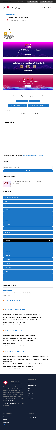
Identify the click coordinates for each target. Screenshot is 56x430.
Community (31, 396)
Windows (28, 278)
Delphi (28, 213)
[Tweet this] (6, 110)
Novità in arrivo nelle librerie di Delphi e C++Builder (27, 181)
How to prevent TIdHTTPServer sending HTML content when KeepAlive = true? (22, 314)
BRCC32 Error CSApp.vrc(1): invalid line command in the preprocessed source (22, 317)
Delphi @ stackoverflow (13, 330)
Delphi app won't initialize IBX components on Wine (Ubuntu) (18, 366)
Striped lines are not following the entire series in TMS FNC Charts (19, 340)
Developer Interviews (28, 216)
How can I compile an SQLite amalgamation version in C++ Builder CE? (20, 319)
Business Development (28, 197)
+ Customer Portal (32, 1)
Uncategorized (7, 290)
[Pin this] (9, 110)
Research (28, 259)
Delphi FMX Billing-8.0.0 (9, 343)
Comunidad (6, 422)
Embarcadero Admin (15, 20)
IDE (28, 228)
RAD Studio (28, 251)
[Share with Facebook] (4, 110)
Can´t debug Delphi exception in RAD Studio (14, 346)
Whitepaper (28, 275)
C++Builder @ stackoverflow (15, 309)
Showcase (28, 263)
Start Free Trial (22, 100)
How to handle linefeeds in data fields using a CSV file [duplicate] (19, 335)
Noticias (28, 240)
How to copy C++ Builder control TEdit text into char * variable (18, 325)
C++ (28, 201)
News (29, 383)
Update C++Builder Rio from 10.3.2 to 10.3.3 (14, 322)
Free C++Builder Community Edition (38, 105)
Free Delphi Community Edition (17, 105)
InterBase (28, 232)
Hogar (4, 417)
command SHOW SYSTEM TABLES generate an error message (18, 369)
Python (28, 247)
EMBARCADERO (11, 404)
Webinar (28, 271)
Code (28, 205)
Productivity (28, 244)
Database (28, 209)
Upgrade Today (34, 100)
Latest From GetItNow (12, 300)
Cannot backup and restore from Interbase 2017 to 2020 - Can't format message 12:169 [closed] (26, 356)
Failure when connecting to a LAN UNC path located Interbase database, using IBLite (23, 363)
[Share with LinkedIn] (8, 110)
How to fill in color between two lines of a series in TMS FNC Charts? (19, 338)
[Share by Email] (11, 110)
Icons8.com (10, 400)
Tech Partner (28, 267)
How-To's (28, 224)
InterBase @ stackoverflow (14, 351)
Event (28, 220)
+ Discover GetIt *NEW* (46, 1)
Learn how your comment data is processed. (33, 155)
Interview (28, 236)
